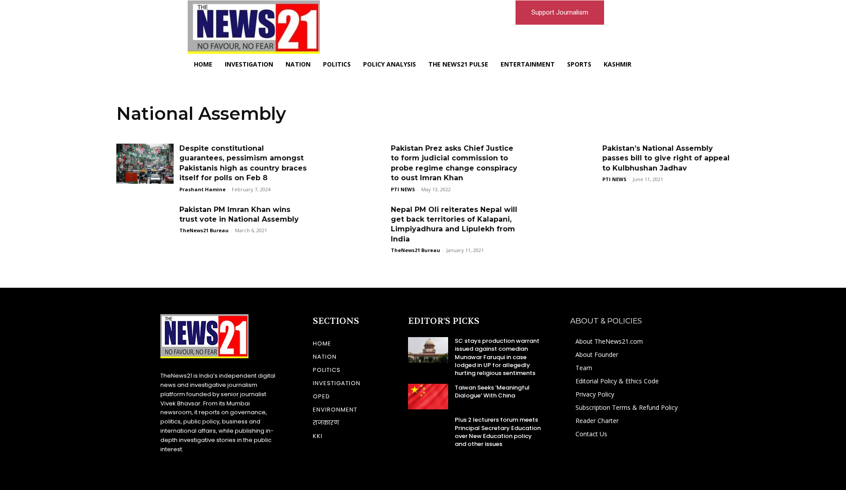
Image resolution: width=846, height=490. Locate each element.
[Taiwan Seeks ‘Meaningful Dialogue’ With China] (428, 396)
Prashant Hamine (202, 189)
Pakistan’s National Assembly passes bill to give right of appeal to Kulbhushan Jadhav (666, 158)
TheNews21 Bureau (204, 230)
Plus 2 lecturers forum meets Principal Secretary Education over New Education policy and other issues (498, 432)
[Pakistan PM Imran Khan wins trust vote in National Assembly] (145, 225)
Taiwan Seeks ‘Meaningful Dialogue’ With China (492, 391)
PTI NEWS (403, 189)
